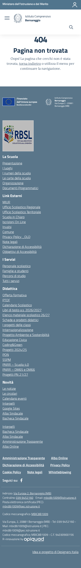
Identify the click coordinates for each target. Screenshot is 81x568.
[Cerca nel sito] (71, 27)
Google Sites (11, 408)
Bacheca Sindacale (15, 418)
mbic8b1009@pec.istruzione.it (21, 506)
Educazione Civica (14, 339)
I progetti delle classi (16, 324)
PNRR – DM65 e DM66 (18, 369)
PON (5, 354)
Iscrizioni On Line (14, 221)
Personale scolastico (16, 265)
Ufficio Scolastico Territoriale (21, 211)
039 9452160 (24, 497)
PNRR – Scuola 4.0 (15, 364)
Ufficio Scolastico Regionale (21, 206)
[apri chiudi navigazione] (7, 18)
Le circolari (9, 393)
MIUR (6, 202)
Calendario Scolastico (17, 305)
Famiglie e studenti (15, 270)
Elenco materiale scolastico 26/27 (26, 314)
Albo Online (10, 446)
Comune (8, 231)
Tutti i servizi (10, 280)
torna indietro (30, 63)
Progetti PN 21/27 (15, 374)
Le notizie (9, 388)
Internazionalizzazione (17, 329)
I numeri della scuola (16, 173)
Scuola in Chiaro (13, 216)
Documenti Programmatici (20, 187)
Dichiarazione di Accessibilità (22, 246)
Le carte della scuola (16, 178)
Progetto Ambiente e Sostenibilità (25, 334)
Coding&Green (12, 344)
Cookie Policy (11, 472)
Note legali (9, 241)
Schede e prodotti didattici (20, 319)
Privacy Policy (60, 465)
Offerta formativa (14, 295)
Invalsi (6, 226)
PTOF (6, 300)
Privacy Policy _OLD (16, 236)
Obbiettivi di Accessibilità (19, 251)
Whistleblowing (60, 472)
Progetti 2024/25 (14, 349)
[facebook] (21, 480)
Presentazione (12, 163)
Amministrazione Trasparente (22, 441)
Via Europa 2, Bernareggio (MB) (32, 493)
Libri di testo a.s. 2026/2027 (22, 309)
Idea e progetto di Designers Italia (55, 551)
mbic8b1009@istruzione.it (60, 497)
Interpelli (8, 403)
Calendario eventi (14, 398)
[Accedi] (75, 4)
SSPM (6, 359)
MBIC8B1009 (39, 514)
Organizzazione (12, 183)
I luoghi (7, 168)
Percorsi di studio (14, 275)
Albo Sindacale (12, 413)
